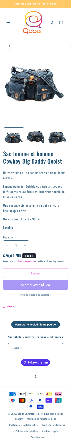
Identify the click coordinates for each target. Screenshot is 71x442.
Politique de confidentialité (23, 425)
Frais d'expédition (26, 261)
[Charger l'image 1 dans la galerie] (14, 137)
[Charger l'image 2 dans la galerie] (35, 137)
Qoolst (21, 413)
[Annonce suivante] (64, 4)
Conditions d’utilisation (54, 425)
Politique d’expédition (26, 431)
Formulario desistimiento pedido (35, 324)
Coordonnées (37, 437)
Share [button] (10, 306)
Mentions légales (50, 431)
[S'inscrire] (58, 348)
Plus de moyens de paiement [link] (35, 294)
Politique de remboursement (41, 418)
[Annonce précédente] (7, 4)
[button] (8, 22)
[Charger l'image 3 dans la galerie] (57, 137)
